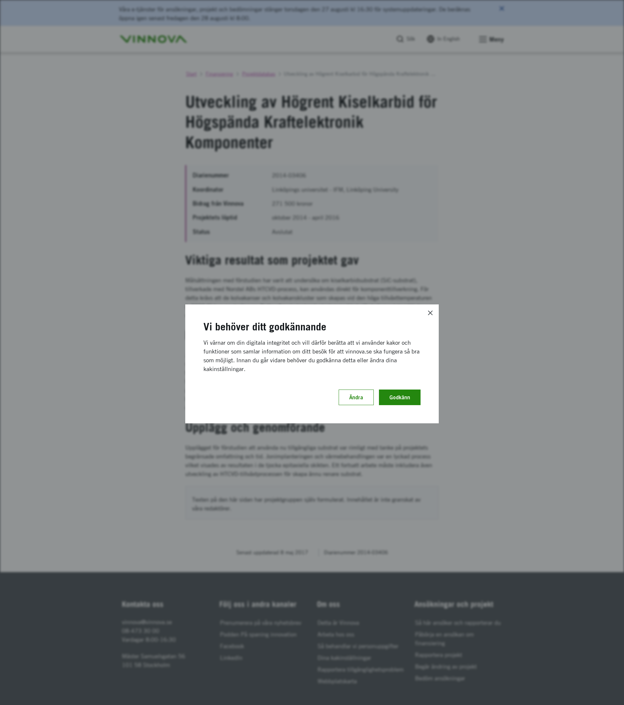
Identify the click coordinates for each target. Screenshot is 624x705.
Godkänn (399, 397)
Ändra (356, 397)
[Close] (430, 313)
